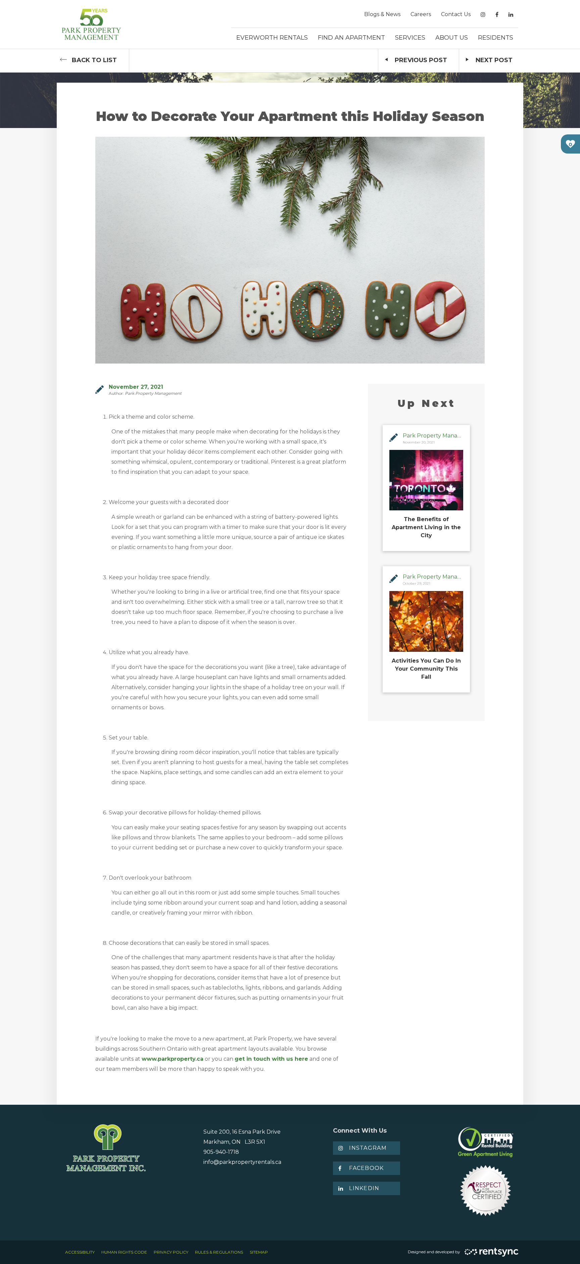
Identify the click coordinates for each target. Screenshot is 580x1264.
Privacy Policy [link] (171, 1252)
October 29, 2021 (416, 583)
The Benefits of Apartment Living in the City (426, 527)
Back (94, 60)
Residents (495, 37)
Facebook (366, 1168)
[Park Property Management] (91, 24)
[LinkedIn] (510, 15)
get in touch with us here (271, 1059)
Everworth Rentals (272, 37)
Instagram (368, 1148)
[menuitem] (382, 14)
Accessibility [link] (80, 1252)
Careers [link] (420, 14)
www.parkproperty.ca (172, 1059)
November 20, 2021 (419, 442)
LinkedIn (364, 1188)
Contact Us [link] (456, 14)
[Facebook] (496, 15)
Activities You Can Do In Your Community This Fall (426, 669)
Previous (421, 60)
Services (410, 37)
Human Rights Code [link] (124, 1252)
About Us (451, 37)
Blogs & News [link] (382, 14)
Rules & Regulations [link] (219, 1252)
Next (494, 60)
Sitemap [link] (259, 1252)
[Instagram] (483, 15)
